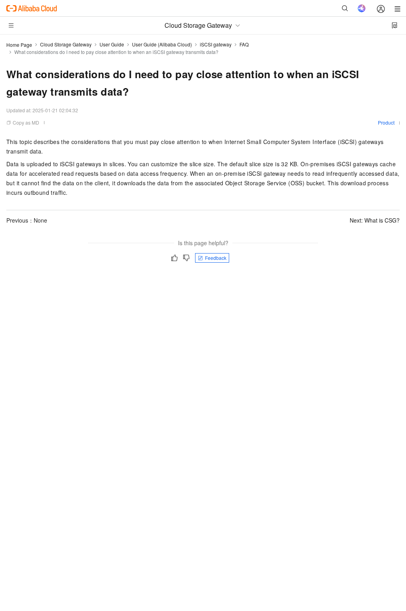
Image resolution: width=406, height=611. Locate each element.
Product (386, 122)
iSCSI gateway (216, 44)
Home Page (19, 44)
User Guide (112, 44)
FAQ (244, 44)
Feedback (215, 257)
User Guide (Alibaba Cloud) (162, 44)
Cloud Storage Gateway (66, 44)
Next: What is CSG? (375, 220)
